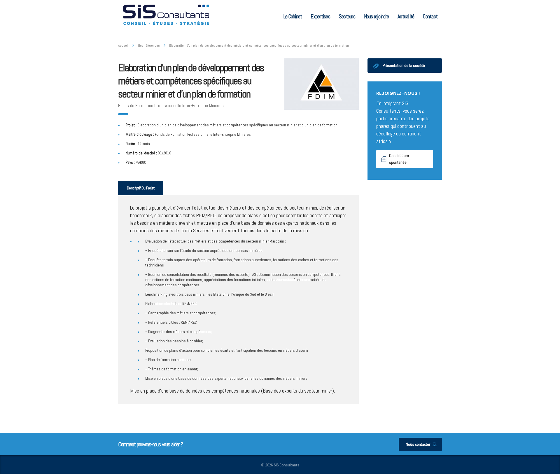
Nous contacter (418, 444)
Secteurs (347, 16)
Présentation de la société (404, 65)
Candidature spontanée (399, 159)
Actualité (406, 16)
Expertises (320, 16)
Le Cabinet (293, 16)
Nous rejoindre (376, 16)
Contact (430, 16)
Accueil (123, 45)
